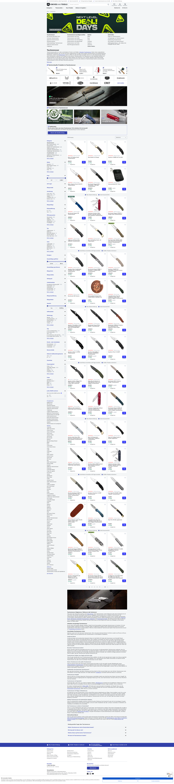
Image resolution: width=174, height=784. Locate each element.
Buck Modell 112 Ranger (93, 157)
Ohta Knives (49, 524)
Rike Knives (49, 539)
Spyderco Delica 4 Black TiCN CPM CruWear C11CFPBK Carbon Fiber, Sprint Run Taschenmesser (75, 382)
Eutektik (48, 465)
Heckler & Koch (50, 480)
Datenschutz (90, 756)
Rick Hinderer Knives (51, 537)
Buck (89, 38)
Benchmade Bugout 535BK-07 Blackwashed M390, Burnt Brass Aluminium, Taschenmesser (75, 550)
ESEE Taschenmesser (51, 462)
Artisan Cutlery (50, 434)
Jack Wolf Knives (50, 486)
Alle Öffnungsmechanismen (73, 44)
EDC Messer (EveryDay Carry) (53, 36)
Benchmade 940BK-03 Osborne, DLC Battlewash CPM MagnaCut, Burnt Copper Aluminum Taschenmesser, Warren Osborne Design (115, 326)
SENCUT (49, 543)
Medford (49, 507)
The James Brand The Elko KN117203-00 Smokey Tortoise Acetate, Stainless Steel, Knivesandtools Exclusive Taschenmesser (95, 550)
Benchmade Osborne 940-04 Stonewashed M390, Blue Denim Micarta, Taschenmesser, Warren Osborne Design (95, 576)
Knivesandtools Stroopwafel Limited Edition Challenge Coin (95, 296)
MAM (48, 502)
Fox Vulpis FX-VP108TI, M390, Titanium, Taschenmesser (115, 493)
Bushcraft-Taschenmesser (52, 417)
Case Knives (49, 445)
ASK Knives (49, 436)
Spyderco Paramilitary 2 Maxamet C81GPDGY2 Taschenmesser (93, 353)
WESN (48, 563)
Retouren (89, 753)
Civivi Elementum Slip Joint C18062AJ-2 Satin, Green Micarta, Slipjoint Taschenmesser (115, 297)
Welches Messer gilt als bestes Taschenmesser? (79, 732)
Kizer (48, 490)
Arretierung (50, 191)
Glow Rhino (49, 477)
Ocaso (48, 522)
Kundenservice (91, 750)
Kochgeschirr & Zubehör (52, 758)
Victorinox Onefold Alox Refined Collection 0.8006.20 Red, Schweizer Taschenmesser (95, 409)
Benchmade (49, 437)
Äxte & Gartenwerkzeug (72, 752)
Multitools (49, 753)
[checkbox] (65, 164)
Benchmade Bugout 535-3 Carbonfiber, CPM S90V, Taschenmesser (94, 185)
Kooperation (110, 756)
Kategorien (49, 8)
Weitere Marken (91, 46)
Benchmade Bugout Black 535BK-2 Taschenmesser (94, 326)
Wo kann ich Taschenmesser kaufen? (77, 735)
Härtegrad (49, 278)
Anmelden (120, 5)
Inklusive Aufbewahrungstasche (55, 353)
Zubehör (49, 422)
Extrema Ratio (50, 463)
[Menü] (172, 772)
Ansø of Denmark (51, 431)
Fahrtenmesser (50, 752)
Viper (48, 558)
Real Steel (49, 533)
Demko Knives (50, 456)
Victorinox (90, 44)
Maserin (48, 504)
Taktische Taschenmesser (52, 44)
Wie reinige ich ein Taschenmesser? (116, 41)
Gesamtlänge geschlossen (53, 267)
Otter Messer (50, 528)
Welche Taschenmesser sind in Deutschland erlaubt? (81, 727)
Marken (49, 425)
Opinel (48, 527)
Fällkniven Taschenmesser (52, 466)
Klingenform (50, 271)
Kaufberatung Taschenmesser (114, 39)
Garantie (89, 752)
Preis (48, 175)
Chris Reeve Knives (51, 447)
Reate (48, 534)
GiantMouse (49, 475)
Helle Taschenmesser (51, 481)
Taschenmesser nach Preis (73, 36)
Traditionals (49, 46)
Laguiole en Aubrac (51, 495)
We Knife (49, 561)
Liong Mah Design (51, 499)
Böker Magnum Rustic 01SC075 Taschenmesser (75, 185)
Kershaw (49, 489)
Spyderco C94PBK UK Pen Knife (115, 157)
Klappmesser (50, 402)
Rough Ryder (50, 542)
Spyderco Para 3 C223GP (114, 352)
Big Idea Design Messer (52, 441)
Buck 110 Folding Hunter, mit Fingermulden (94, 240)
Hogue (48, 483)
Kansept (49, 487)
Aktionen (49, 567)
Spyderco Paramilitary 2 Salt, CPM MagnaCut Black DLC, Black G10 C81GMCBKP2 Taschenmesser (74, 326)
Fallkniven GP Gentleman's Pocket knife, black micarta (74, 464)
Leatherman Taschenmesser (53, 496)
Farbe (48, 377)
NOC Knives (49, 519)
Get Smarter (50, 573)
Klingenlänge (50, 204)
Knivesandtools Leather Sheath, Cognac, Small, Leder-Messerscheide (75, 521)
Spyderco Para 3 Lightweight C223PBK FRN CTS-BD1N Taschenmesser (74, 270)
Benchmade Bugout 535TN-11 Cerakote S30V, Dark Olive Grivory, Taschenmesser (75, 494)
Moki (48, 511)
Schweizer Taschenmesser (53, 38)
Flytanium (49, 468)
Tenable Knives (50, 552)
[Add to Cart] (84, 162)
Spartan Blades (50, 548)
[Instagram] (90, 773)
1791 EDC (49, 427)
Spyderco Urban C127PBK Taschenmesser (74, 352)
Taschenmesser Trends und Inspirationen (56, 571)
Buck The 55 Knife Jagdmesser (115, 519)
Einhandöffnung (51, 208)
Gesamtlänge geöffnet (52, 259)
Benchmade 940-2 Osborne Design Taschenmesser (114, 382)
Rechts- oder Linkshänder (53, 342)
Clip (48, 328)
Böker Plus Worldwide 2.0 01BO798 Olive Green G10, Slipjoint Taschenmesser (94, 382)
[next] (125, 70)
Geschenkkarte (111, 753)
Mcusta (48, 506)
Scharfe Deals (50, 568)
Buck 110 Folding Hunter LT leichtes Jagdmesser (114, 438)
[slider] (47, 178)
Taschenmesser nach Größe (73, 38)
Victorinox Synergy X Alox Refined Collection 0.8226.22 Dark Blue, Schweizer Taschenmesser (114, 465)
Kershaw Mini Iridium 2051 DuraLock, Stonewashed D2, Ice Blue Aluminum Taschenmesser (75, 438)
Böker (89, 36)
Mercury (49, 510)
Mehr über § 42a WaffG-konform (53, 393)
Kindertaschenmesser (52, 416)
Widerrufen (90, 755)
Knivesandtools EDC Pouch (114, 184)
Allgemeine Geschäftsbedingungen (95, 758)
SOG (48, 546)
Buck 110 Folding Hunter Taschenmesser (73, 158)
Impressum (90, 759)
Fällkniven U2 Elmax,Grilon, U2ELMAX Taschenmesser (74, 240)
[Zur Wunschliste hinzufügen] (84, 141)
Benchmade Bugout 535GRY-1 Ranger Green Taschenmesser (115, 214)
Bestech (49, 439)
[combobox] (121, 137)
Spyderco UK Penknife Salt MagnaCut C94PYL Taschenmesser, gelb (74, 576)
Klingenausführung (51, 295)
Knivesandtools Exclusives (52, 420)
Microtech (49, 509)
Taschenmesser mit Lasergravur (54, 423)
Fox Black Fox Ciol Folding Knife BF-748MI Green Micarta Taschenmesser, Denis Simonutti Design (115, 576)
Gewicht (49, 303)
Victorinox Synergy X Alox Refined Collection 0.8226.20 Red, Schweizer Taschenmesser (95, 214)
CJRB (48, 450)
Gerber (48, 474)
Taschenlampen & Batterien (73, 753)
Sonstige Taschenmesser (52, 419)
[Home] (57, 4)
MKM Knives (49, 515)
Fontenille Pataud (51, 469)
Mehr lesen (49, 62)
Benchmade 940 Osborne (73, 296)
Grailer (48, 478)
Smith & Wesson (50, 545)
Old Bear (49, 525)
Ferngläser (69, 755)
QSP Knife (49, 531)
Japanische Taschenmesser (53, 39)
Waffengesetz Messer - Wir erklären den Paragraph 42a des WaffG (117, 43)
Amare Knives (50, 430)
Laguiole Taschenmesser (52, 411)
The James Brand (51, 554)
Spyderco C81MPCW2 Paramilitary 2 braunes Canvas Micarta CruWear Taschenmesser (115, 270)
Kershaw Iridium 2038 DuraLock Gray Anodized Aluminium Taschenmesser (95, 465)
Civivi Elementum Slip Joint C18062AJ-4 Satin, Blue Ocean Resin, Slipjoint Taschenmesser (95, 521)
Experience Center (111, 752)
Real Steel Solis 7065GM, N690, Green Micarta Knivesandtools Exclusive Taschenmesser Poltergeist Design (115, 241)
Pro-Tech (49, 530)
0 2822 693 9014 (51, 765)
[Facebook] (87, 773)
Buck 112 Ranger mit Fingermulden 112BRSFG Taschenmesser (93, 438)
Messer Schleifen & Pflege (52, 755)
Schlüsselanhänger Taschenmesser (54, 43)
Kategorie (49, 140)
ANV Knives (49, 433)
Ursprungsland (50, 364)
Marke (48, 162)
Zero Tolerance (50, 564)
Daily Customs (50, 454)
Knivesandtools (50, 493)
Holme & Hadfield (51, 484)
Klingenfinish (50, 299)
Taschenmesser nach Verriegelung (74, 39)
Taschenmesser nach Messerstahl (74, 41)
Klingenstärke (50, 274)
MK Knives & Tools (51, 513)
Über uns (110, 750)
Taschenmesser (50, 142)
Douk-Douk (49, 457)
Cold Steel (49, 451)
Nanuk (48, 516)
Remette (49, 536)
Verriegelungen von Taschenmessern (116, 38)
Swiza (48, 551)
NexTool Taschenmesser (52, 518)
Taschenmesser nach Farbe (73, 43)
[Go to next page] (108, 587)
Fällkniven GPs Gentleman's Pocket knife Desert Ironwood (74, 408)
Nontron (49, 521)
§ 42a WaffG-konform (52, 390)
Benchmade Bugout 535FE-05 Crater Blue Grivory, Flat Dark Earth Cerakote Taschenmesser (115, 409)
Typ (48, 228)
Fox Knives (49, 472)
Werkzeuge (50, 315)
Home (48, 11)
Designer (49, 255)
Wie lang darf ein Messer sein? (75, 730)
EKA (48, 460)
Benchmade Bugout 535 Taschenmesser (73, 214)
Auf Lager (49, 183)
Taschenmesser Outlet (52, 570)
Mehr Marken (120, 83)
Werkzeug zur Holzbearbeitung (73, 756)
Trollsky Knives (50, 555)
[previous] (49, 70)
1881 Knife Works (51, 428)
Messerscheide (50, 350)
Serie (48, 241)
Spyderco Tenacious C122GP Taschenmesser (94, 493)
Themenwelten (59, 8)
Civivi (89, 39)
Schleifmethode (51, 282)
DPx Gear (49, 459)
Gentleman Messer (51, 41)
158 (105, 587)
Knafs (48, 492)
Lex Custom (49, 498)
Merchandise (110, 755)
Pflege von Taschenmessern (114, 36)
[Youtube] (93, 773)
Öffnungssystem (51, 215)
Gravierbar (49, 360)
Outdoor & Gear (70, 750)
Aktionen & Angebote (81, 8)
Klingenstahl (50, 187)
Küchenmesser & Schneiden (52, 756)
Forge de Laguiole (51, 471)
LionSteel (90, 41)
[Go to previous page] (87, 587)
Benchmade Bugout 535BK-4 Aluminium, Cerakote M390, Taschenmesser (94, 270)
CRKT (48, 453)
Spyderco (90, 43)
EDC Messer (49, 404)
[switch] (169, 776)
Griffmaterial (50, 311)
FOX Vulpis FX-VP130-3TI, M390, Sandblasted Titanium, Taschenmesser (115, 550)
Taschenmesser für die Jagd (53, 414)
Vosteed (49, 560)
